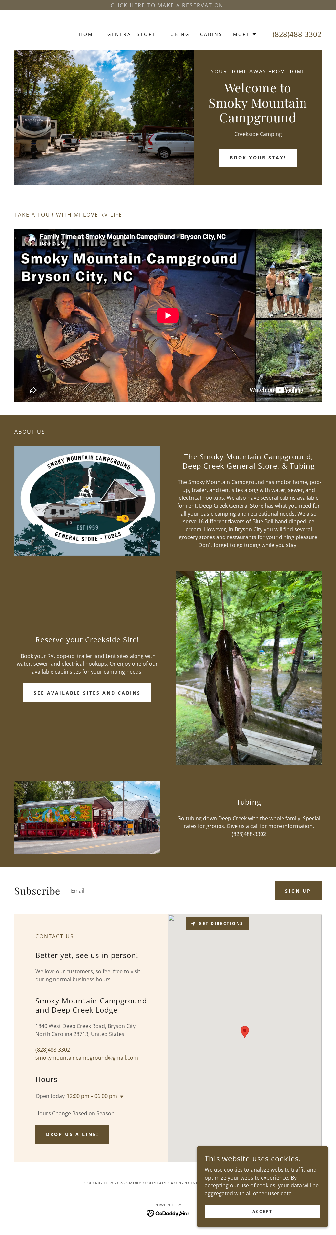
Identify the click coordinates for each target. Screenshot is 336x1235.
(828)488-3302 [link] (297, 34)
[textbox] (167, 890)
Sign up (298, 891)
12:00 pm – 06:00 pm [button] (92, 1096)
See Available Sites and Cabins (87, 693)
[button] (245, 34)
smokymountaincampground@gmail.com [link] (86, 1057)
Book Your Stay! (258, 157)
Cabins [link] (211, 34)
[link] (168, 1213)
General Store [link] (131, 34)
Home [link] (88, 34)
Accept (262, 1211)
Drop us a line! (72, 1134)
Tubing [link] (178, 34)
